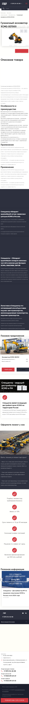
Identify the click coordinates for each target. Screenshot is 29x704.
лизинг (22, 369)
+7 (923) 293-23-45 (10, 681)
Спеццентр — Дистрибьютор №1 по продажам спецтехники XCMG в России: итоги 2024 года (15, 593)
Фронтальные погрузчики (8, 622)
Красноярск (21, 3)
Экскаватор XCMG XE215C (10, 357)
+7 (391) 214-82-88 (15, 3)
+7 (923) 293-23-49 (10, 676)
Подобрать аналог (19, 51)
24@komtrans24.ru (7, 657)
